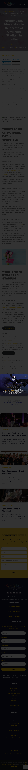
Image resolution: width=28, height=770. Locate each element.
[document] (14, 385)
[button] (26, 376)
